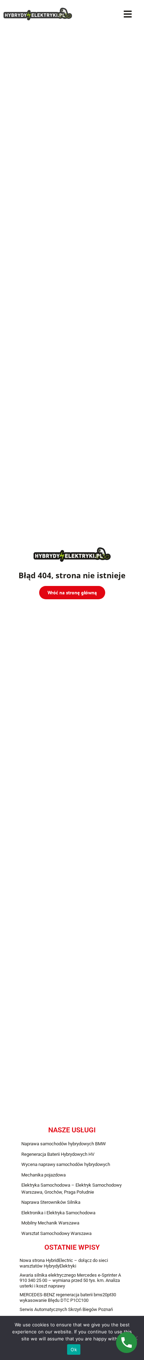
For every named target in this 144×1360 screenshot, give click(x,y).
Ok (74, 1349)
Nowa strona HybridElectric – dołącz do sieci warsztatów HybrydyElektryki (64, 1263)
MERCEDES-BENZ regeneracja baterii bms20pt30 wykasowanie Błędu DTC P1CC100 (68, 1297)
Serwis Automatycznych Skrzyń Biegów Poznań (66, 1309)
